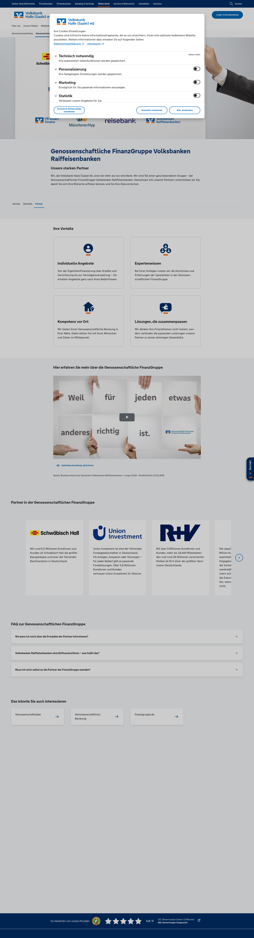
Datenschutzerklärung (67, 43)
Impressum (94, 43)
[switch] (196, 69)
